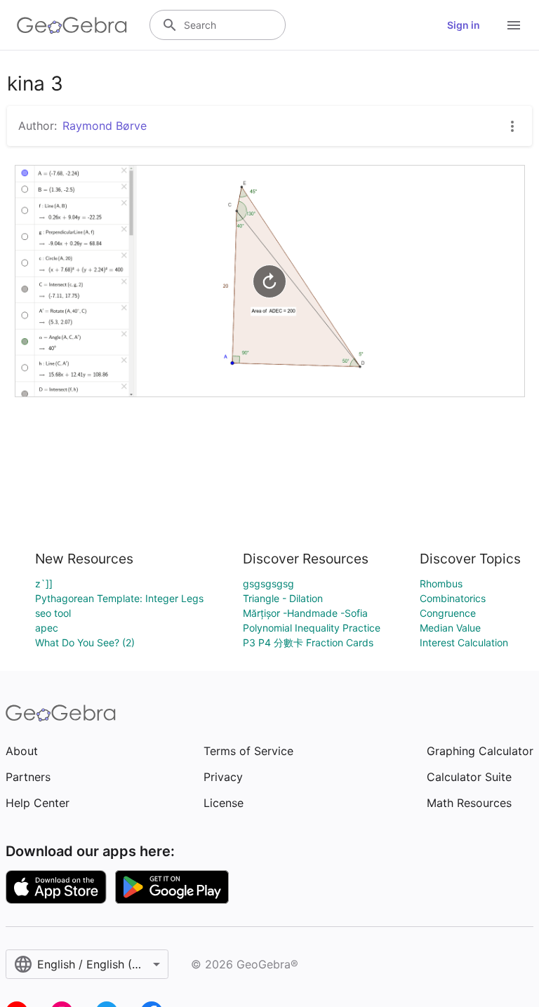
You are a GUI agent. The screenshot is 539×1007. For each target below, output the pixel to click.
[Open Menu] (513, 25)
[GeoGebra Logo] (72, 25)
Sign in (463, 25)
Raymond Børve (104, 126)
